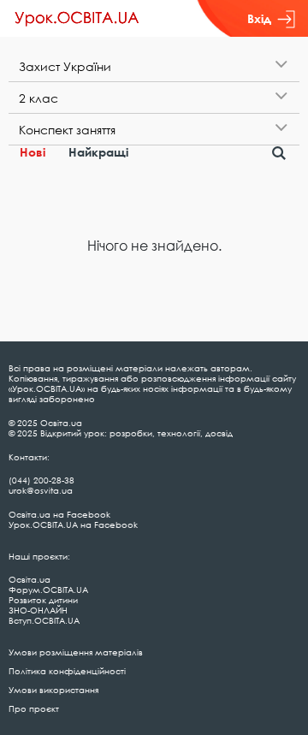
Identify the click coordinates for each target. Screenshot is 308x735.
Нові (32, 152)
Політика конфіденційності (67, 671)
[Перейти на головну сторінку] (77, 18)
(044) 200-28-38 (41, 480)
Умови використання (53, 690)
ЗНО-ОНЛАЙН (38, 610)
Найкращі (98, 152)
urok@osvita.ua (41, 490)
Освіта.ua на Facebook (59, 514)
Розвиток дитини (43, 600)
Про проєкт (34, 708)
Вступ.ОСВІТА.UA (44, 620)
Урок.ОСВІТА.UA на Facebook (73, 524)
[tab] (154, 66)
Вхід (259, 18)
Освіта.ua (29, 579)
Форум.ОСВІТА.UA (48, 589)
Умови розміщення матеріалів (76, 652)
